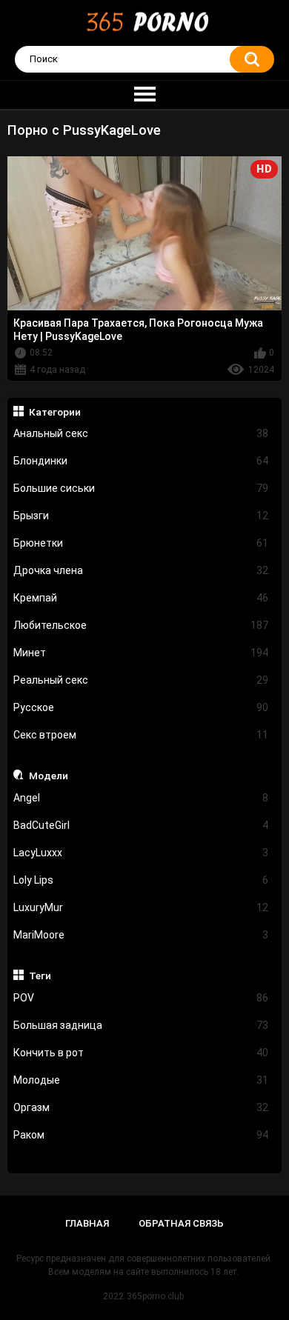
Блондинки (141, 461)
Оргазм (141, 1107)
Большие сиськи (141, 488)
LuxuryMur (141, 907)
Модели (48, 775)
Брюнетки (141, 543)
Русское (141, 707)
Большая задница (141, 1025)
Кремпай (141, 598)
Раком (141, 1135)
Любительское (141, 625)
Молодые (141, 1080)
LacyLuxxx (141, 853)
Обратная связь (181, 1223)
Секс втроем (141, 735)
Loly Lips (141, 880)
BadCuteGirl (141, 825)
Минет (141, 653)
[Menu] (144, 95)
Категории (55, 412)
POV (141, 998)
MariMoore (141, 935)
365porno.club (155, 1296)
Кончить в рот (141, 1053)
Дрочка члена (141, 570)
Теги (40, 975)
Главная (87, 1223)
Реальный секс (141, 680)
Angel (141, 798)
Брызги (141, 515)
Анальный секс (141, 433)
